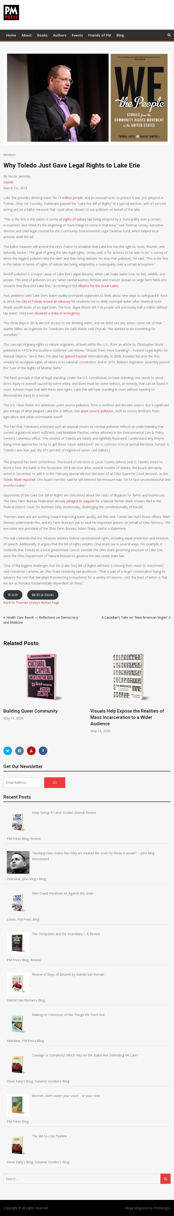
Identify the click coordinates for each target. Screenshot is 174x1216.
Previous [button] (6, 694)
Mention (9, 155)
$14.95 (13, 595)
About (27, 35)
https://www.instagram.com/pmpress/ (19, 751)
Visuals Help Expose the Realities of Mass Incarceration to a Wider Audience (121, 717)
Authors (59, 35)
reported (19, 479)
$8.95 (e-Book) (43, 595)
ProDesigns (162, 1208)
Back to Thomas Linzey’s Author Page (31, 602)
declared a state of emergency (57, 313)
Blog (120, 35)
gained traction (76, 356)
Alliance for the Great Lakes (98, 286)
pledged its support (80, 501)
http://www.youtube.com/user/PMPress (31, 751)
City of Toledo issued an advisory (46, 301)
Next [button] (167, 694)
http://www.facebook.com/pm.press (43, 751)
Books (42, 35)
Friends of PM (99, 35)
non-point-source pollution (93, 411)
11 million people (70, 198)
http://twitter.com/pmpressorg (7, 751)
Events (77, 35)
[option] (124, 692)
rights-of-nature (74, 219)
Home (11, 35)
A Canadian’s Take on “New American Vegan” (135, 617)
